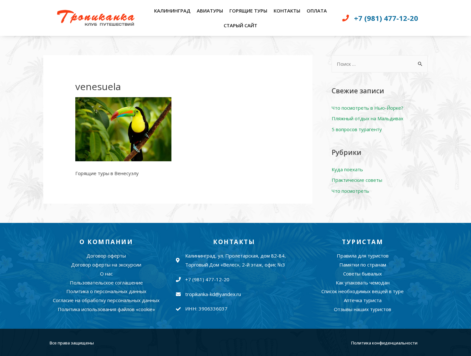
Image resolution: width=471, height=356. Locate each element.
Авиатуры (210, 10)
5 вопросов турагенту (357, 129)
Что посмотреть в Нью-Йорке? (367, 108)
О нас (106, 273)
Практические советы (357, 180)
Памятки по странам (362, 264)
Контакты (287, 10)
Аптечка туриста (363, 300)
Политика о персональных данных (106, 291)
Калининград (172, 10)
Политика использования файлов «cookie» (106, 309)
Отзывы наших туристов (362, 309)
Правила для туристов (363, 255)
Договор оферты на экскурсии (106, 264)
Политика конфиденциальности (384, 343)
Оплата (317, 10)
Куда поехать (347, 169)
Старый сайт (240, 25)
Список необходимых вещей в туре (362, 291)
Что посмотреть (350, 191)
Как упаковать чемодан (363, 282)
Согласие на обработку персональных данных (106, 300)
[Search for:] (380, 64)
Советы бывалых (362, 273)
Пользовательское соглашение (106, 282)
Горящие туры (248, 10)
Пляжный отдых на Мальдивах (367, 118)
